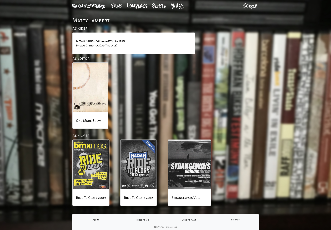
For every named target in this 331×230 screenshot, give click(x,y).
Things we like (142, 220)
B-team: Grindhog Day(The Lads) (96, 45)
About (96, 220)
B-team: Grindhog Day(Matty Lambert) (100, 41)
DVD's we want (189, 220)
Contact (235, 220)
